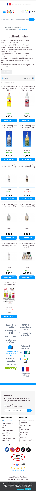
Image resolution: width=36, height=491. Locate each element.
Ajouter (7, 120)
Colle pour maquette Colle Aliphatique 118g (27, 205)
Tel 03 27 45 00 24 (10, 355)
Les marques (7, 428)
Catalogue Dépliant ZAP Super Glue (9, 283)
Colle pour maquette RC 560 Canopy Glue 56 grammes (27, 88)
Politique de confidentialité (25, 429)
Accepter (28, 489)
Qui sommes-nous (9, 438)
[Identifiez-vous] (22, 12)
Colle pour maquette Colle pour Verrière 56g (9, 245)
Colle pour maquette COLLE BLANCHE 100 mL (9, 127)
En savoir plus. (20, 489)
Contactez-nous (25, 425)
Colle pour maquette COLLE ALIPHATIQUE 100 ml (27, 127)
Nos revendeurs (8, 441)
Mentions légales (25, 435)
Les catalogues (8, 430)
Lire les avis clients (18, 471)
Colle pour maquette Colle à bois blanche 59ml (9, 88)
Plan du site (24, 432)
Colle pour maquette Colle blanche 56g (9, 166)
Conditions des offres (27, 440)
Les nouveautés (8, 421)
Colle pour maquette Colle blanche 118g (9, 205)
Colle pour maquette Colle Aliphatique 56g (27, 166)
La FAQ (5, 436)
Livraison (23, 437)
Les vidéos (6, 433)
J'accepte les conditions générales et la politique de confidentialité (18, 405)
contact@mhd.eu (11, 352)
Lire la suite (7, 72)
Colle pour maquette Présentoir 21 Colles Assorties (27, 245)
